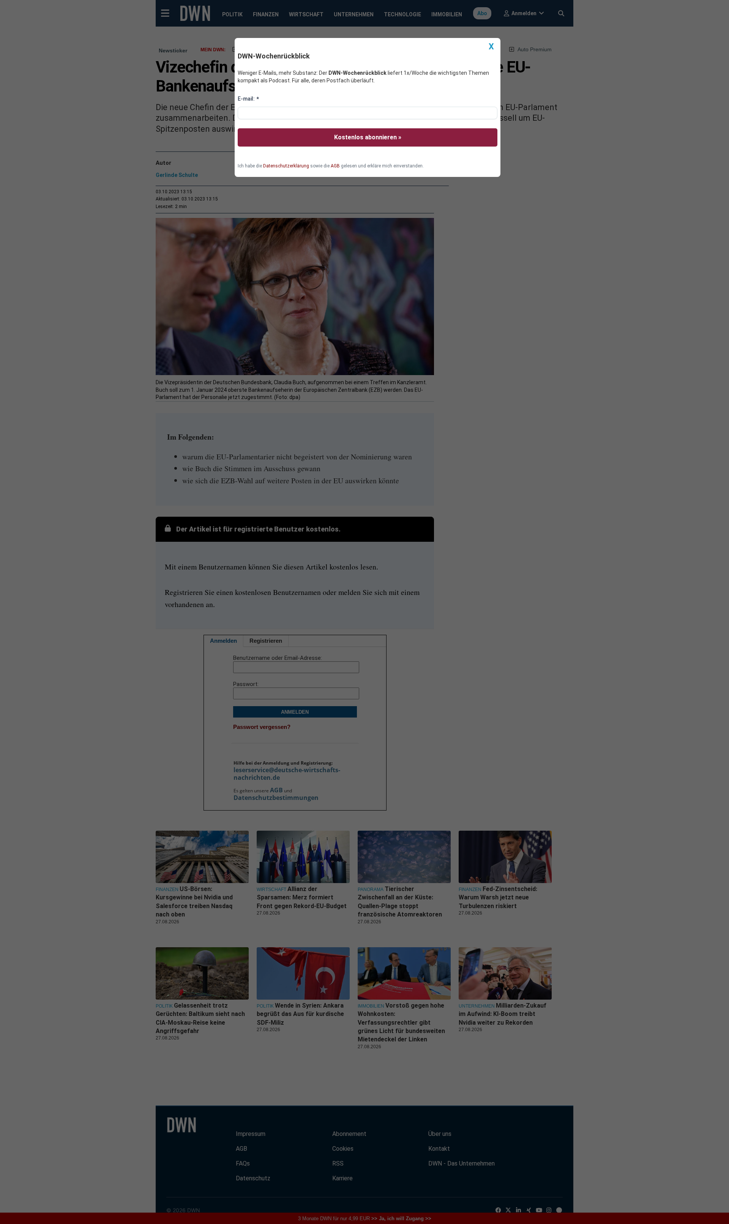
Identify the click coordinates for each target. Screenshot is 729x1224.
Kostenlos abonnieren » (367, 137)
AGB (335, 166)
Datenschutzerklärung (286, 166)
